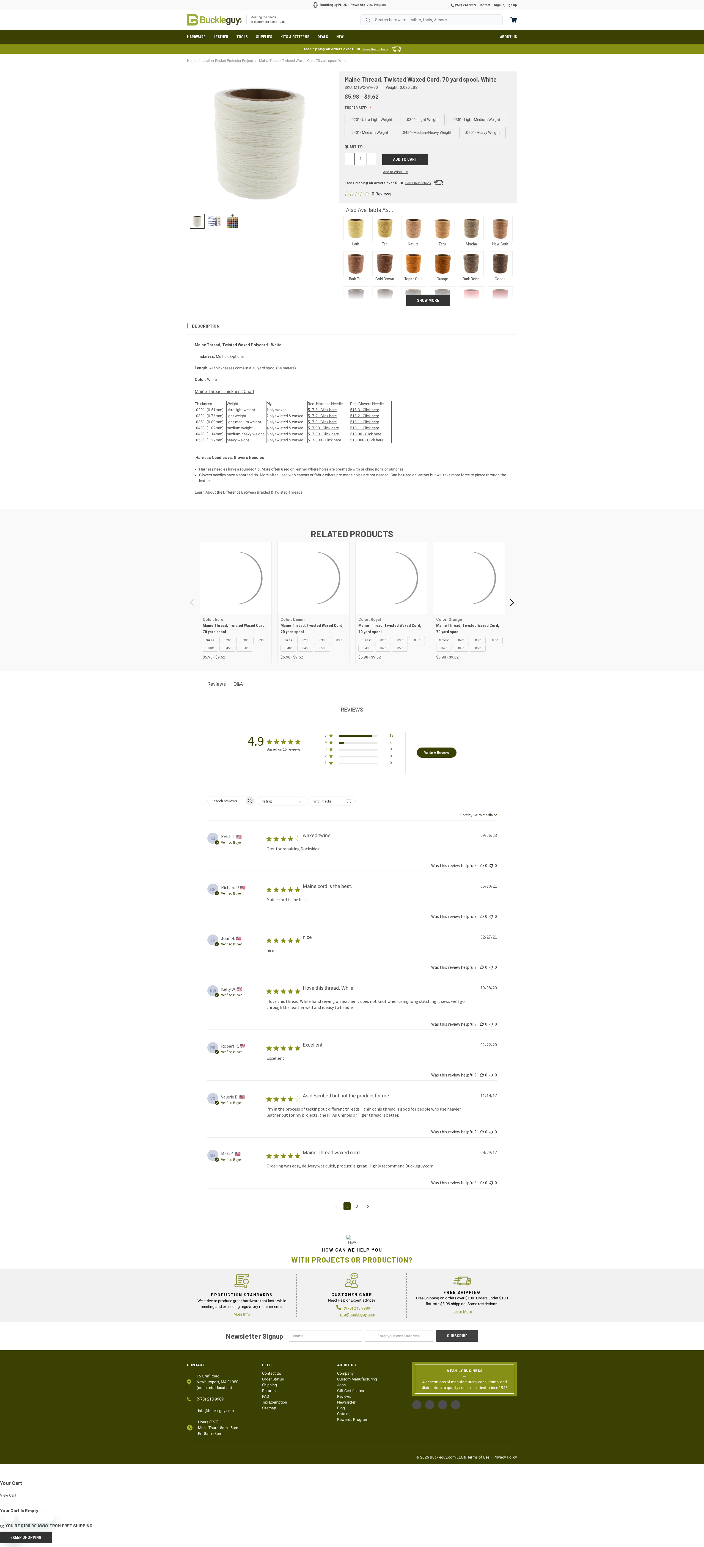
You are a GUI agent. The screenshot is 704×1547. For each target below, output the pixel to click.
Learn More (462, 1311)
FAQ (265, 1396)
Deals (323, 37)
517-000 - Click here (324, 440)
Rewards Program (352, 1419)
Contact (484, 5)
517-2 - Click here (322, 416)
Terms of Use (478, 1457)
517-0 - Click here (322, 422)
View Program (376, 5)
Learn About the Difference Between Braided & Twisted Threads (248, 492)
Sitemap (269, 1408)
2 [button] (357, 1206)
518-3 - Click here (364, 410)
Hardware (196, 37)
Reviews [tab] (216, 684)
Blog (341, 1408)
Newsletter (346, 1402)
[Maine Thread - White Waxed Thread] (197, 221)
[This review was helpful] (482, 865)
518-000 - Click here (366, 440)
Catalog (344, 1414)
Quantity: (354, 147)
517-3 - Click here (322, 410)
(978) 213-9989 (465, 5)
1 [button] (347, 1206)
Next (511, 602)
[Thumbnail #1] (214, 221)
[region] (259, 221)
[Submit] (368, 19)
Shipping (269, 1385)
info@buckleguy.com (357, 1314)
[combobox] (431, 19)
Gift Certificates (350, 1390)
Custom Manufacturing (357, 1379)
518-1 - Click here (364, 422)
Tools (242, 37)
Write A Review (436, 752)
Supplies (264, 37)
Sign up (511, 5)
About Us (508, 37)
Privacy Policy (505, 1457)
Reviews (344, 1396)
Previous (192, 602)
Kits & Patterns (294, 37)
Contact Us (271, 1373)
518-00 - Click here (365, 434)
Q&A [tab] (238, 684)
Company (345, 1373)
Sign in (499, 5)
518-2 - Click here (364, 416)
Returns (269, 1390)
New (340, 37)
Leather (221, 37)
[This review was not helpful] (491, 865)
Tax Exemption (274, 1402)
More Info (241, 1314)
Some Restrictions (375, 49)
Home (214, 20)
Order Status (273, 1379)
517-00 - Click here (323, 428)
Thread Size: (356, 108)
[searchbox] (226, 800)
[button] (352, 325)
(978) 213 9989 (357, 1308)
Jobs (341, 1385)
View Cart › (9, 1495)
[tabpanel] (235, 602)
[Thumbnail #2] (232, 221)
